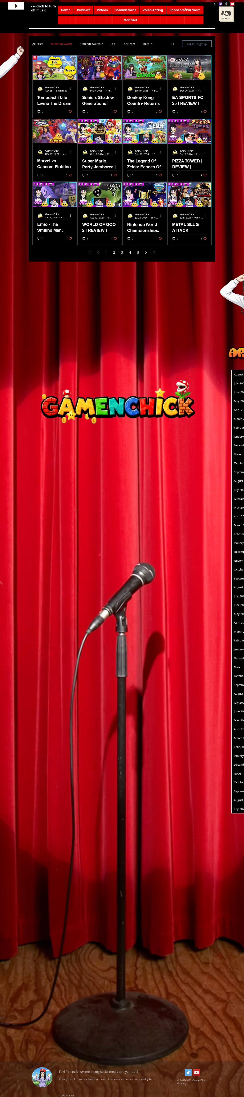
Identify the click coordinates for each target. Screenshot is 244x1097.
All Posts (37, 44)
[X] (215, 4)
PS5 (113, 44)
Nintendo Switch (61, 44)
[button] (173, 44)
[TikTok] (226, 4)
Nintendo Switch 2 (91, 44)
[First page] (90, 252)
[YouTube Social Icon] (232, 4)
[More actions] (71, 89)
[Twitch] (220, 4)
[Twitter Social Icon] (188, 1072)
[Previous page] (98, 252)
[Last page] (154, 252)
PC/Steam (129, 44)
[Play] (16, 6)
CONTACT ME (67, 1095)
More (146, 44)
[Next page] (146, 252)
